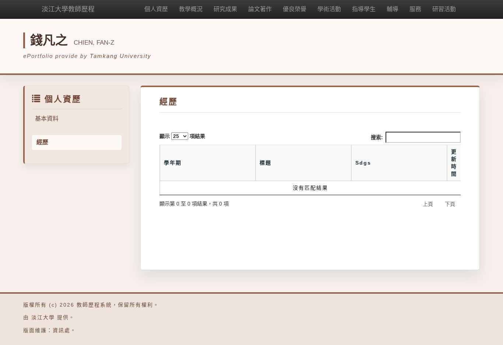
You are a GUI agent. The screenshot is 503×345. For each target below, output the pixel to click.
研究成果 (225, 9)
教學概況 (191, 9)
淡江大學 (43, 317)
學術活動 (329, 9)
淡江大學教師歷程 (68, 9)
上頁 (428, 204)
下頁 (450, 204)
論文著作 (260, 9)
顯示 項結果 (182, 136)
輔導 (392, 9)
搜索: (377, 137)
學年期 (173, 163)
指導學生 (364, 9)
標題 (265, 163)
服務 (415, 9)
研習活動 (444, 9)
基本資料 (47, 118)
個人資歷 (156, 9)
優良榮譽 (294, 9)
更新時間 (454, 163)
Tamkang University (120, 56)
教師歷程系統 (94, 305)
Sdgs (363, 163)
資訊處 (61, 330)
